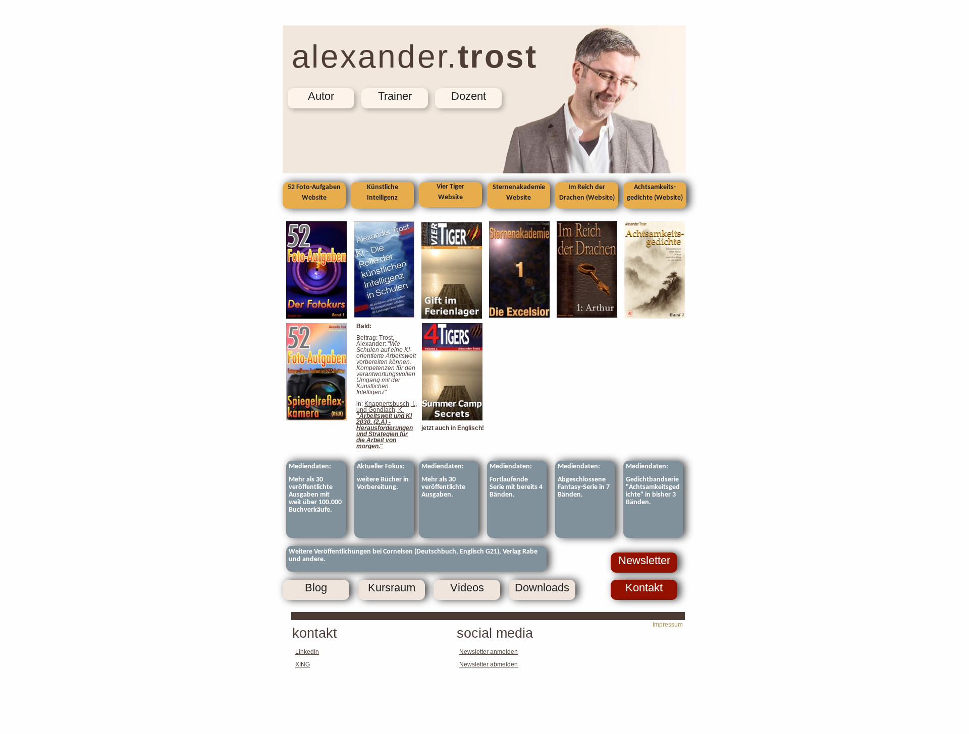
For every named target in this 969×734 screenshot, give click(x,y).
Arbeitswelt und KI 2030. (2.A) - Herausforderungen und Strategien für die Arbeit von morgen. (384, 431)
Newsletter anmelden (488, 651)
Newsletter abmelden (488, 664)
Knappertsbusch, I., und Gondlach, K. (386, 406)
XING (302, 664)
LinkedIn (307, 651)
